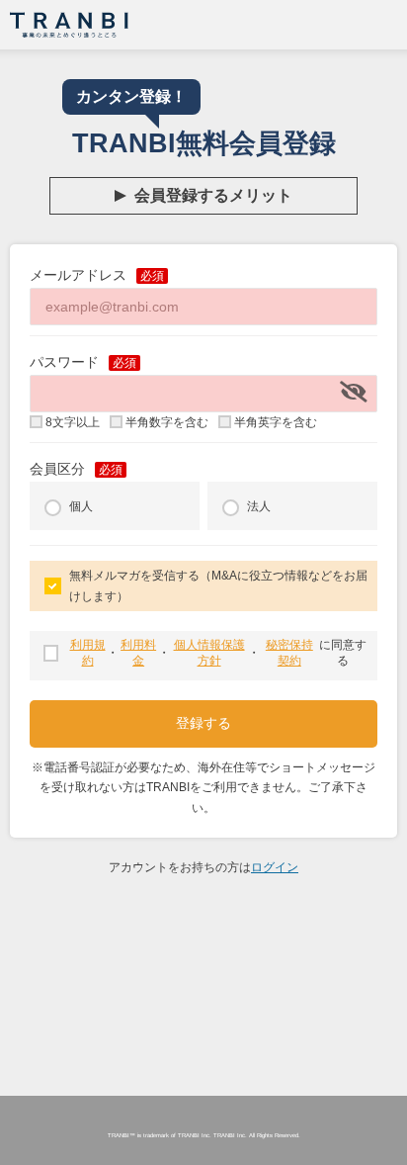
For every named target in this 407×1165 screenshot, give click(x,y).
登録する (203, 723)
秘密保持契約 (289, 653)
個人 (81, 506)
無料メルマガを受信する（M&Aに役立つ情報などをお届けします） (218, 585)
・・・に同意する (218, 653)
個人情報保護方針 (209, 653)
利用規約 (88, 653)
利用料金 (138, 653)
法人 (259, 506)
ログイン (274, 867)
